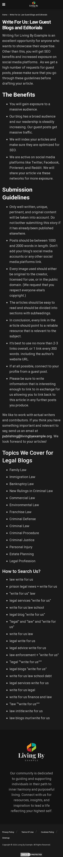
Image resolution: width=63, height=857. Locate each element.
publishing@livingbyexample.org (27, 436)
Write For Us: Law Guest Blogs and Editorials (28, 15)
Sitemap (6, 838)
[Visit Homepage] (33, 5)
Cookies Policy (47, 832)
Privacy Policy (8, 832)
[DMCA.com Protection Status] (31, 854)
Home (4, 15)
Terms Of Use (27, 832)
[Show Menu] (3, 4)
